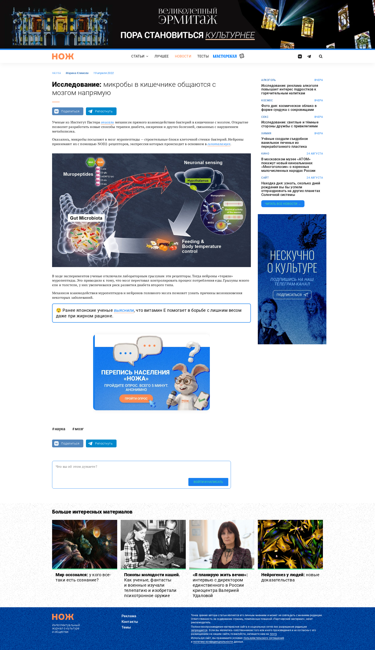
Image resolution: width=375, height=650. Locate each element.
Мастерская (225, 56)
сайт (265, 177)
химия (266, 133)
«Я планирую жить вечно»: (220, 585)
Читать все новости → (283, 203)
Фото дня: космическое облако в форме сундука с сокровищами (289, 108)
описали (107, 122)
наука (56, 73)
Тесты (203, 56)
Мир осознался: (83, 577)
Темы (126, 627)
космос (267, 100)
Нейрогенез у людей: (290, 577)
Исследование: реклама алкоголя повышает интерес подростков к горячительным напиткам (289, 89)
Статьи (137, 56)
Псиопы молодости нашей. (152, 585)
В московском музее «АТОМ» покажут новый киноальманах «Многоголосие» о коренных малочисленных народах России (288, 164)
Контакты (130, 622)
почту (273, 633)
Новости (183, 56)
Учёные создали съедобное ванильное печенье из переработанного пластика (284, 142)
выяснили (124, 310)
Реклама (129, 616)
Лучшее (162, 56)
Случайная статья (242, 56)
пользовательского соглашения (263, 638)
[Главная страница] (63, 56)
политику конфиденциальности (213, 641)
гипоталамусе (218, 144)
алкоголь (268, 80)
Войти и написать (208, 482)
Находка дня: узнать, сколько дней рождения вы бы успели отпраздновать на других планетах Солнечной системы (290, 189)
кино (265, 153)
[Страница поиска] (321, 56)
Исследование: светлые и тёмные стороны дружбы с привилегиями (290, 124)
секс (264, 116)
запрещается (199, 630)
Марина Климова (77, 73)
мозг (79, 429)
